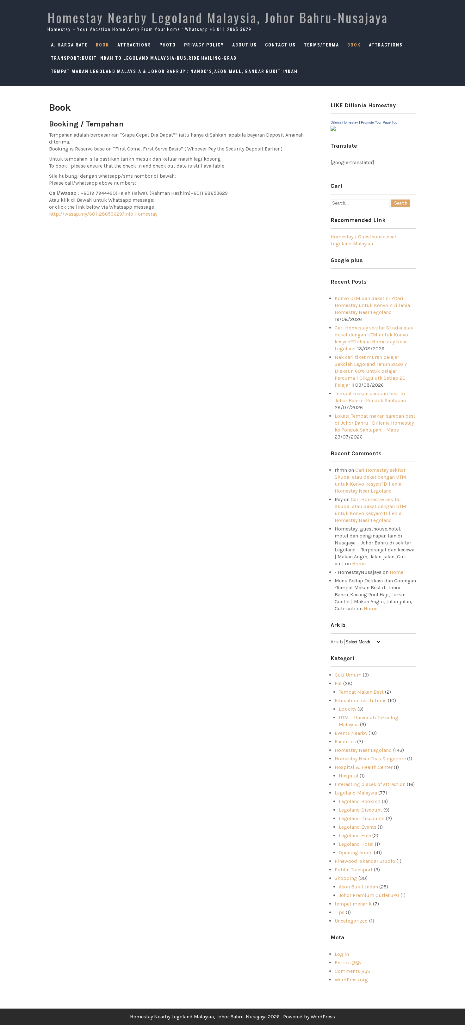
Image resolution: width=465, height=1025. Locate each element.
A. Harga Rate (69, 44)
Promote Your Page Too (379, 122)
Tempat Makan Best (361, 692)
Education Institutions (361, 700)
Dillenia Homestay (344, 122)
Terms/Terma (321, 44)
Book (102, 44)
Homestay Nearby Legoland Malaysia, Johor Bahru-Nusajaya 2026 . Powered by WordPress (232, 1017)
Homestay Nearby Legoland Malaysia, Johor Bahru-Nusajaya (217, 17)
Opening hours (356, 853)
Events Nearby (351, 733)
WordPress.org (351, 980)
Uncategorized (351, 921)
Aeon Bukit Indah (358, 887)
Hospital (348, 776)
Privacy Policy (204, 44)
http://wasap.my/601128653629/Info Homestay (103, 214)
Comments (352, 971)
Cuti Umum (348, 675)
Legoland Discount (360, 810)
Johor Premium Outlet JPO (369, 895)
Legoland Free (355, 835)
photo (167, 44)
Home (359, 564)
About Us (244, 44)
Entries (348, 963)
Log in (342, 954)
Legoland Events (357, 827)
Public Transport (354, 870)
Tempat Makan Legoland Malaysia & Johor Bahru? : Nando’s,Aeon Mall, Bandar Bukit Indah (174, 71)
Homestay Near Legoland (363, 750)
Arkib (337, 642)
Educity (347, 709)
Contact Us (280, 44)
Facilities (345, 742)
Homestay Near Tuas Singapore (370, 759)
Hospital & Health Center (364, 767)
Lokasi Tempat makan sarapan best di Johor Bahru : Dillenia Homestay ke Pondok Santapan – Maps (375, 423)
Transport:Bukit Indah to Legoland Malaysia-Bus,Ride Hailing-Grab (144, 58)
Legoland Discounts (362, 818)
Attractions (134, 44)
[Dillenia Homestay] (333, 129)
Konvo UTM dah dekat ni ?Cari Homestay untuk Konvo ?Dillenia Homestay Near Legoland (372, 305)
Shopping (346, 878)
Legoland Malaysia (356, 793)
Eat (338, 683)
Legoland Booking (360, 801)
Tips (339, 912)
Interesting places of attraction (370, 784)
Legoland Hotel (356, 844)
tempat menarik (353, 904)
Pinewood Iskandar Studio (365, 861)
